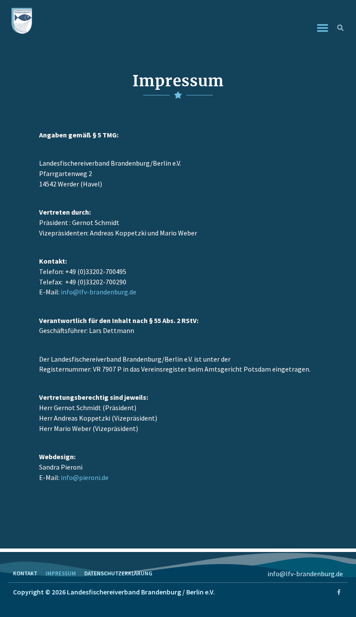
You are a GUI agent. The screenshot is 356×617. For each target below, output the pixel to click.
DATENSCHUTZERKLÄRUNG (118, 573)
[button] (322, 28)
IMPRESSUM (61, 573)
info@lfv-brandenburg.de (305, 573)
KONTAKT (25, 573)
